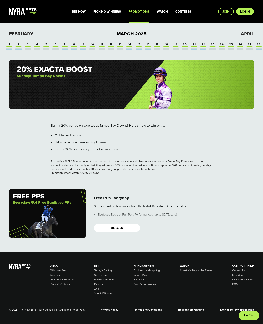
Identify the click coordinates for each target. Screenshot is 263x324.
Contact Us (238, 270)
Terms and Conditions (148, 310)
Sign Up (55, 275)
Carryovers (100, 275)
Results (98, 284)
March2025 (132, 34)
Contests (183, 11)
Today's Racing (103, 270)
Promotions (139, 11)
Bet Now (79, 11)
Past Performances (145, 284)
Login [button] (245, 11)
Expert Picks (141, 275)
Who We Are (58, 270)
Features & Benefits (62, 280)
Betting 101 (140, 280)
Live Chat (237, 275)
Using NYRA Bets (242, 280)
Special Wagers (103, 294)
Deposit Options (60, 284)
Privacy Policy (109, 310)
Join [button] (225, 11)
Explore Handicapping (147, 270)
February (21, 33)
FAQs (235, 284)
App (96, 289)
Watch (162, 11)
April (247, 33)
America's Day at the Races (196, 270)
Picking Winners (107, 11)
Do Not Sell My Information (237, 310)
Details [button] (117, 228)
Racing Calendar (104, 280)
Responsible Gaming (191, 310)
